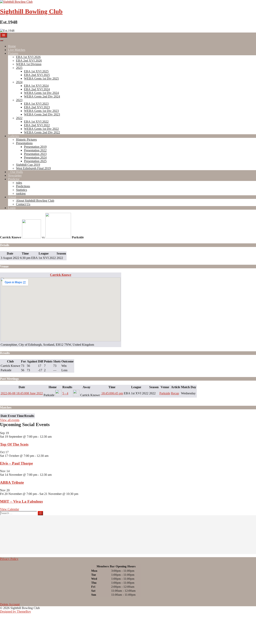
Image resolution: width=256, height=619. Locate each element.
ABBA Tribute (12, 482)
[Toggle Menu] (1, 40)
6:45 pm (112, 393)
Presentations (24, 143)
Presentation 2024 (35, 157)
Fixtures (13, 53)
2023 (19, 100)
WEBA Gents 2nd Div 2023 (42, 114)
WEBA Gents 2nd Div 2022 (42, 132)
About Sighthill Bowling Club (35, 200)
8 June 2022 (22, 393)
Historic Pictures (26, 139)
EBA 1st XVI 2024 (36, 85)
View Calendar (9, 509)
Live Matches (16, 49)
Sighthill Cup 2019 (28, 164)
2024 (19, 82)
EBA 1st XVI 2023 (36, 103)
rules (19, 182)
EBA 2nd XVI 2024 (37, 89)
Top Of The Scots (14, 444)
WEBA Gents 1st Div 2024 (41, 93)
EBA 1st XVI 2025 (36, 71)
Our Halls (16, 172)
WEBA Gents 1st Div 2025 (41, 78)
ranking (21, 193)
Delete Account (10, 604)
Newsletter (15, 175)
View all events (9, 420)
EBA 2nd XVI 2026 (29, 60)
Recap (175, 393)
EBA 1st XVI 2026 (28, 57)
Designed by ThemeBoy (15, 611)
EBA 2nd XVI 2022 (37, 125)
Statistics (21, 190)
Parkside (164, 393)
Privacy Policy (9, 559)
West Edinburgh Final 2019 (33, 168)
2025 (19, 67)
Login (12, 207)
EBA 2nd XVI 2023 (37, 107)
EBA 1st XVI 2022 (36, 121)
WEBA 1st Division (28, 64)
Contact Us (23, 204)
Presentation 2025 (35, 161)
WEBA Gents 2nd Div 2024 (42, 96)
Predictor (13, 179)
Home (12, 46)
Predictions (23, 186)
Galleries (13, 136)
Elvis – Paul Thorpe (16, 463)
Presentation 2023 (35, 154)
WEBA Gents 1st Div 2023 (41, 111)
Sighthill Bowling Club (31, 11)
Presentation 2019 (35, 146)
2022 (19, 118)
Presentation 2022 (35, 150)
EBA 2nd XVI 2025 (37, 75)
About (12, 197)
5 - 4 (65, 393)
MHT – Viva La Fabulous (21, 501)
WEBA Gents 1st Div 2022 (41, 128)
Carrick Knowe (60, 274)
